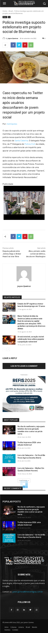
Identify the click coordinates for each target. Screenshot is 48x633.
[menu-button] (4, 3)
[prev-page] (4, 349)
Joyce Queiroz (13, 38)
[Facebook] (13, 45)
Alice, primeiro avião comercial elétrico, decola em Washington (35, 254)
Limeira (21, 627)
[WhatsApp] (30, 45)
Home (5, 11)
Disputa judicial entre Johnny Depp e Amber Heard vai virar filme (12, 254)
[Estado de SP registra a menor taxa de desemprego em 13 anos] (9, 307)
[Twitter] (19, 45)
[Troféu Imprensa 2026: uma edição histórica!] (9, 445)
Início (6, 627)
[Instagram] (17, 609)
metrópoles (12, 124)
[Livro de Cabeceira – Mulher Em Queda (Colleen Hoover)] (9, 471)
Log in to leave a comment (24, 366)
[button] (44, 3)
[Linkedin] (24, 609)
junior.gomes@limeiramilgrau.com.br (27, 591)
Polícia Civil (29, 144)
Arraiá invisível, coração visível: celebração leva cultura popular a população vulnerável (31, 339)
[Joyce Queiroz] (4, 38)
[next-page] (8, 349)
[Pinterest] (25, 45)
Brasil (11, 11)
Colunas (13, 627)
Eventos (7, 630)
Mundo (34, 627)
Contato (15, 630)
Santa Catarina (21, 140)
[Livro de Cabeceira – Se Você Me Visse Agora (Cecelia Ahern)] (9, 458)
